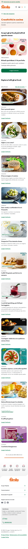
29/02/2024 (3, 400)
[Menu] (25, 7)
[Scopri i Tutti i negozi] (16, 7)
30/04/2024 (3, 366)
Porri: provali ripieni (8, 109)
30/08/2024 (3, 336)
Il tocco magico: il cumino (9, 176)
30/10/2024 (3, 301)
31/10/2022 (3, 416)
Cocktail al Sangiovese (9, 446)
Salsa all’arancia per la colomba (12, 402)
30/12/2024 (3, 271)
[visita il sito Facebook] (8, 503)
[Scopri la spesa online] (19, 7)
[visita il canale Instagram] (5, 503)
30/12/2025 (3, 107)
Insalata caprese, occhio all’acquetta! (14, 369)
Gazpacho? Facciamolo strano (11, 241)
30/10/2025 (3, 174)
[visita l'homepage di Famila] (14, 479)
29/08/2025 (3, 205)
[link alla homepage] (6, 7)
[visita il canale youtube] (2, 503)
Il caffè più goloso (7, 419)
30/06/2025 (3, 239)
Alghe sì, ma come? (7, 142)
